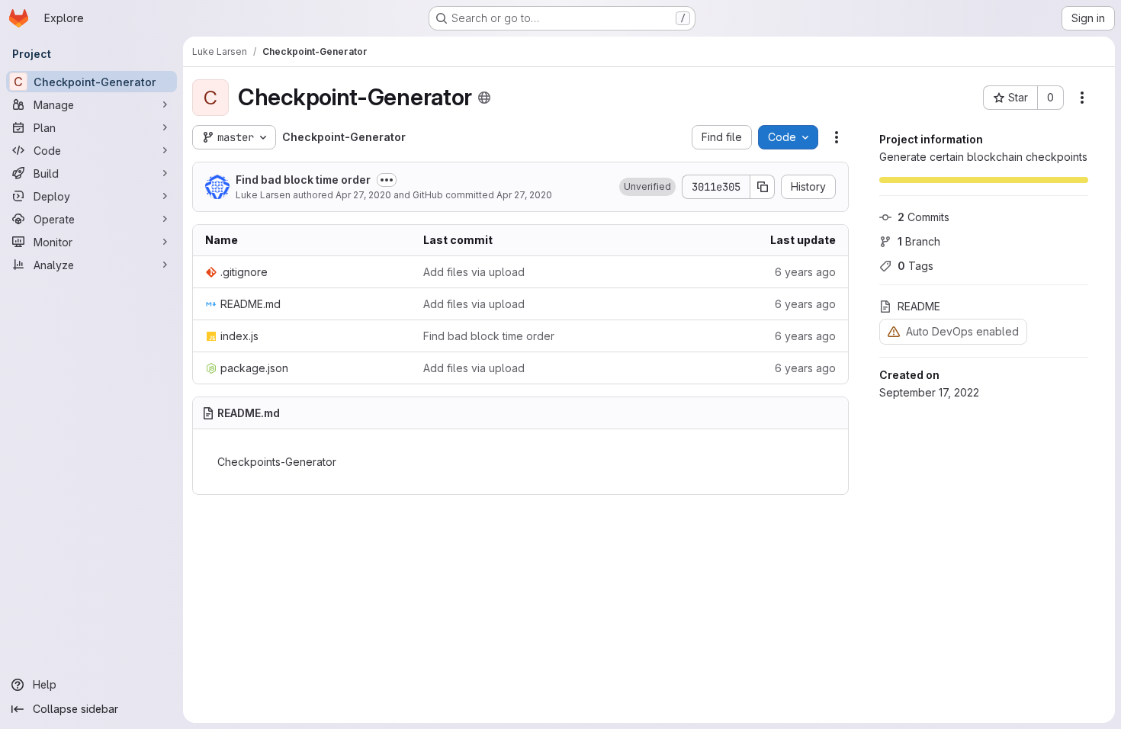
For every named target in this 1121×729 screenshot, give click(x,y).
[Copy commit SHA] (762, 187)
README (919, 306)
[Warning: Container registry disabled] (894, 331)
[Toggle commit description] (387, 180)
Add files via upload (474, 271)
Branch (919, 241)
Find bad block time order (303, 179)
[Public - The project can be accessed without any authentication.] (484, 98)
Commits (923, 216)
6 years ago (805, 271)
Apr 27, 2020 (363, 195)
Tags (915, 265)
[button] (647, 187)
